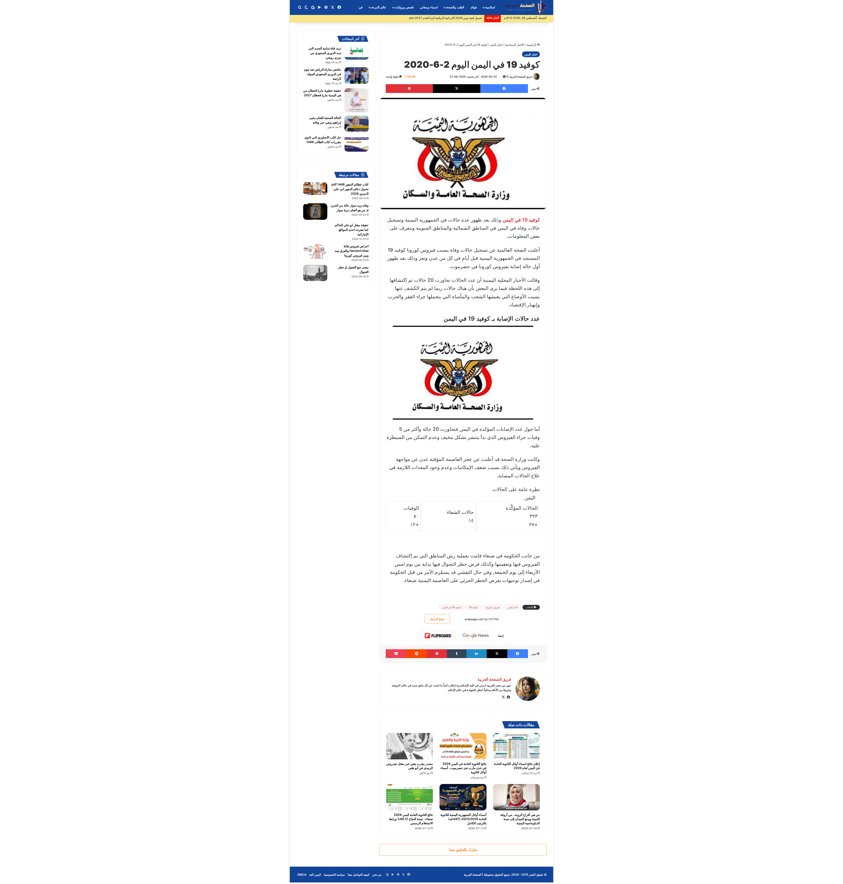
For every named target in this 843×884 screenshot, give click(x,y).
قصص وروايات (404, 7)
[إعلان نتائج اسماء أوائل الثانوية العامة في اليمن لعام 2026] (516, 746)
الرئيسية (531, 44)
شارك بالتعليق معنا (463, 850)
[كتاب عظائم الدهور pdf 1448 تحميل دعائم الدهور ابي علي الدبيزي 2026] (315, 188)
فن (361, 7)
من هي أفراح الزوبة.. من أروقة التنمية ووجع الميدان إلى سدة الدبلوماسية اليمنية (520, 819)
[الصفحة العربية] (526, 7)
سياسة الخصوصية (334, 874)
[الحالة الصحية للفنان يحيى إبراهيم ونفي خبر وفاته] (356, 124)
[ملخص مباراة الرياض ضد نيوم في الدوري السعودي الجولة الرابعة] (356, 75)
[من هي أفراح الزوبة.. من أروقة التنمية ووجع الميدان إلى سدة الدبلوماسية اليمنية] (516, 797)
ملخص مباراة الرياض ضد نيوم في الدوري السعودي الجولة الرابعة (322, 73)
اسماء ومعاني (429, 7)
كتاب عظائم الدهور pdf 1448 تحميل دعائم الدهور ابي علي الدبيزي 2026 (350, 188)
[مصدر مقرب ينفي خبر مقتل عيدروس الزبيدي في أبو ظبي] (409, 746)
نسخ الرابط (437, 619)
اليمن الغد (315, 874)
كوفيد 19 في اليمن (452, 607)
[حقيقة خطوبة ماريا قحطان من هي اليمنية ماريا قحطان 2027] (356, 100)
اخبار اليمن (496, 44)
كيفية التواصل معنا (358, 874)
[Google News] (476, 635)
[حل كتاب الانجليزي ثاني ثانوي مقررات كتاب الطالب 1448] (356, 143)
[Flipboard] (438, 636)
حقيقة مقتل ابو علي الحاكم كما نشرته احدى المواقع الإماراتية (352, 229)
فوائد (473, 7)
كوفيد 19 (473, 607)
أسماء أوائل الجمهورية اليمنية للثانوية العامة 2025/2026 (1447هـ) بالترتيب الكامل (463, 819)
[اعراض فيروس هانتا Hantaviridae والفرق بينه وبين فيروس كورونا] (315, 251)
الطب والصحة (455, 7)
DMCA (301, 874)
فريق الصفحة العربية (521, 76)
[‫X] (503, 697)
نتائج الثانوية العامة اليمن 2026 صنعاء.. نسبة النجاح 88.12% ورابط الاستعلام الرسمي (411, 819)
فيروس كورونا (492, 607)
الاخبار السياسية (514, 44)
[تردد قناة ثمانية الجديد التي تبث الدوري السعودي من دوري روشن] (356, 53)
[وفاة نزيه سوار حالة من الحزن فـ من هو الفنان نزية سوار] (315, 211)
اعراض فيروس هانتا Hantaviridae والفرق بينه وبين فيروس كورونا (352, 250)
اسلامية (490, 7)
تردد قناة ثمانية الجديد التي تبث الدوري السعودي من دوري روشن (324, 52)
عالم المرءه (378, 7)
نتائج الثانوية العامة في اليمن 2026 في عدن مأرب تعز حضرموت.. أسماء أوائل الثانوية (463, 768)
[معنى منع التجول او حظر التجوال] (315, 273)
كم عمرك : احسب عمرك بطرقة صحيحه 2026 (454, 18)
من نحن (377, 874)
